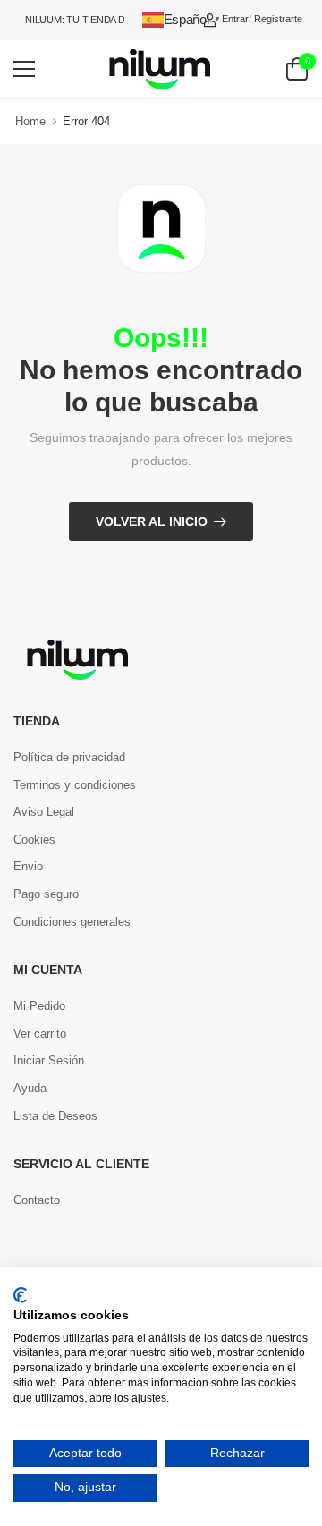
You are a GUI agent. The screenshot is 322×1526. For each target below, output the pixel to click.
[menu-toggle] (24, 69)
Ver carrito (39, 1033)
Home (30, 121)
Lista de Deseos (55, 1116)
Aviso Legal (43, 811)
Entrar (235, 18)
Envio (28, 866)
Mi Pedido (39, 1006)
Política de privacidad (69, 757)
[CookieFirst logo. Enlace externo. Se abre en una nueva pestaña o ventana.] (20, 1295)
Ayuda (30, 1088)
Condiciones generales (72, 921)
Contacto (36, 1200)
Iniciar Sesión (48, 1060)
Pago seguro (46, 894)
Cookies (34, 839)
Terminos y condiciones (74, 785)
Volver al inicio (152, 521)
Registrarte (278, 18)
